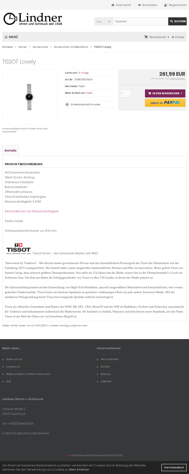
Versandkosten (177, 78)
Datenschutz (14, 359)
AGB (8, 381)
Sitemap (105, 374)
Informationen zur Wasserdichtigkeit (32, 211)
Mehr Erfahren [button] (79, 469)
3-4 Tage (83, 73)
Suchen (177, 21)
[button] (103, 21)
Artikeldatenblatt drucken (85, 104)
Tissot (89, 93)
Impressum (13, 366)
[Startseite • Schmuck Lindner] (32, 19)
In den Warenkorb (165, 93)
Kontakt (105, 366)
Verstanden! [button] (174, 467)
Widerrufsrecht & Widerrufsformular (28, 374)
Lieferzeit (105, 381)
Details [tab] (11, 150)
